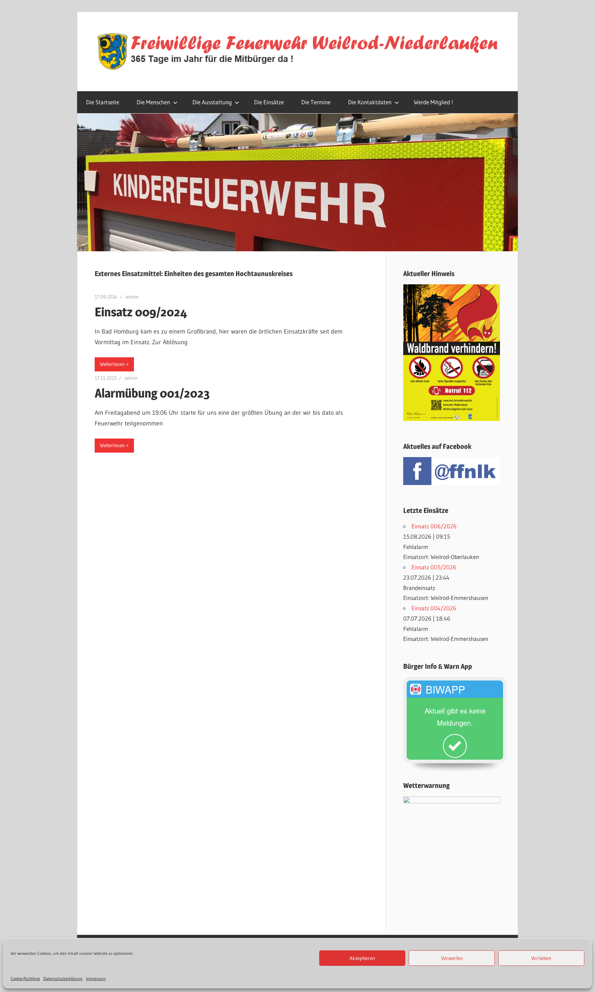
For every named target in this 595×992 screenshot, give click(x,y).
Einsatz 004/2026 (433, 608)
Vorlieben (541, 958)
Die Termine (316, 102)
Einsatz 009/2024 (141, 311)
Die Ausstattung (212, 102)
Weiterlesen (112, 364)
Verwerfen (452, 958)
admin (132, 297)
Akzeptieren (362, 958)
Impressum (96, 978)
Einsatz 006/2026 (434, 526)
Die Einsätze (269, 102)
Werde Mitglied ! (433, 102)
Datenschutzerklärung (63, 978)
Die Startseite (102, 102)
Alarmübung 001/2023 (152, 393)
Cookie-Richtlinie (25, 978)
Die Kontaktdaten (370, 102)
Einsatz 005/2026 (433, 567)
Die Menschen (153, 102)
